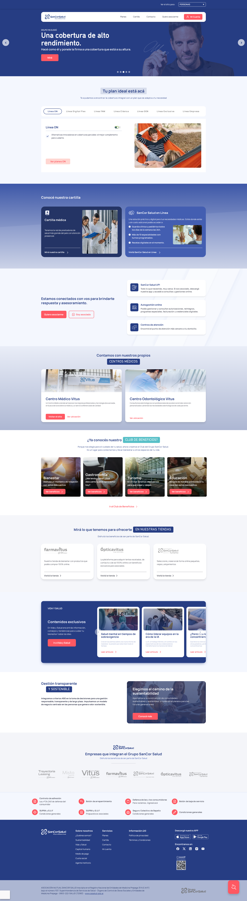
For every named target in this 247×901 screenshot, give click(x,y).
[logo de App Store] (183, 836)
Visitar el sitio (55, 416)
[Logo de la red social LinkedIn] (190, 849)
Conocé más (145, 716)
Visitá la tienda (53, 575)
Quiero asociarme (170, 16)
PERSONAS (192, 4)
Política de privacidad (138, 835)
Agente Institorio (83, 862)
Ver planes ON (58, 161)
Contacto (151, 16)
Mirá (49, 57)
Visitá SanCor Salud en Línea (142, 252)
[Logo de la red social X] (184, 849)
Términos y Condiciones (139, 840)
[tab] (118, 72)
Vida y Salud (80, 844)
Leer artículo (109, 651)
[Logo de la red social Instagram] (197, 849)
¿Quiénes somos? (83, 835)
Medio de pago (82, 853)
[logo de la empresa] (55, 16)
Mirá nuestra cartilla (54, 252)
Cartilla (136, 16)
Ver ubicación (73, 416)
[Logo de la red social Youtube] (203, 849)
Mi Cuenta (195, 16)
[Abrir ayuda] (233, 887)
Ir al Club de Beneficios (121, 506)
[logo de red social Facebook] (178, 849)
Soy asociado (83, 314)
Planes (123, 16)
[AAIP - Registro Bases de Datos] (190, 863)
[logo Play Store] (200, 836)
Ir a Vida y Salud (61, 642)
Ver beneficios (53, 491)
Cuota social (81, 858)
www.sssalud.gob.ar (94, 893)
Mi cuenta (106, 849)
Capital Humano (82, 849)
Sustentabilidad (82, 840)
